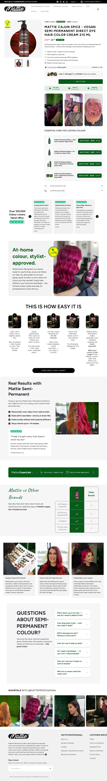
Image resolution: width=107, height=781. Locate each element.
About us (64, 739)
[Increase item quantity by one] (55, 81)
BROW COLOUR (77, 6)
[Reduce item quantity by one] (47, 81)
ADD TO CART (90, 141)
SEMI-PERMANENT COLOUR (40, 6)
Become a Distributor (68, 754)
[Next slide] (97, 216)
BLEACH (34, 11)
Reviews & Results (67, 743)
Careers (64, 747)
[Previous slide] (30, 216)
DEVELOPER (45, 11)
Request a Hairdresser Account (72, 751)
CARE (88, 6)
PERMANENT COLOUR (61, 6)
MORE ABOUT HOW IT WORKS (53, 370)
